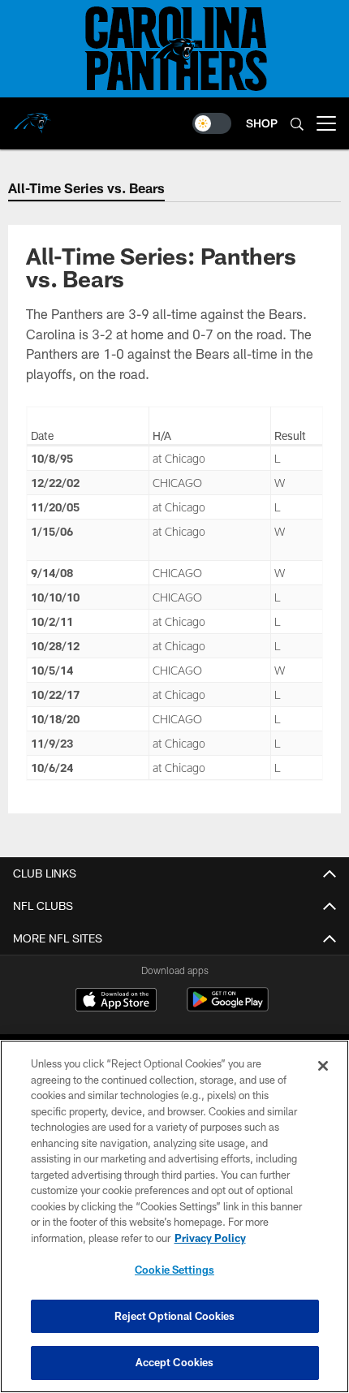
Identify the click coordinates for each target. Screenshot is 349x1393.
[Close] (323, 1066)
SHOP (262, 123)
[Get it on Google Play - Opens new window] (228, 1008)
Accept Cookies (175, 1362)
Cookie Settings (174, 1269)
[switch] (211, 123)
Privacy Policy (210, 1237)
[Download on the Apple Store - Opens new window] (116, 1002)
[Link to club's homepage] (32, 117)
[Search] (297, 124)
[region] (174, 1216)
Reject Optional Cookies (174, 1315)
